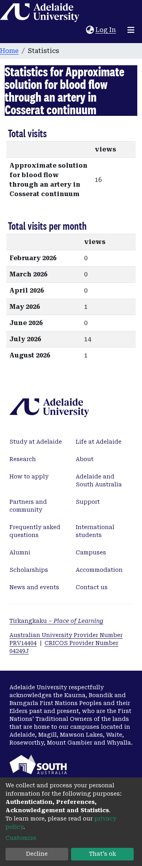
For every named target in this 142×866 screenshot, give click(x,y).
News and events (34, 587)
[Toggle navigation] (131, 30)
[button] (90, 30)
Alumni (19, 552)
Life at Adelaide (98, 442)
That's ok (102, 854)
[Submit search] (80, 30)
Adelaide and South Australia (99, 480)
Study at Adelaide (35, 442)
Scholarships (28, 570)
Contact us (92, 587)
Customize (21, 838)
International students (95, 531)
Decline (37, 854)
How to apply (29, 476)
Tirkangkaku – (56, 621)
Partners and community (28, 506)
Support (88, 502)
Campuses (91, 552)
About (84, 459)
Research (22, 459)
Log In (106, 30)
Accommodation (99, 570)
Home (9, 51)
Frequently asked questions (34, 531)
